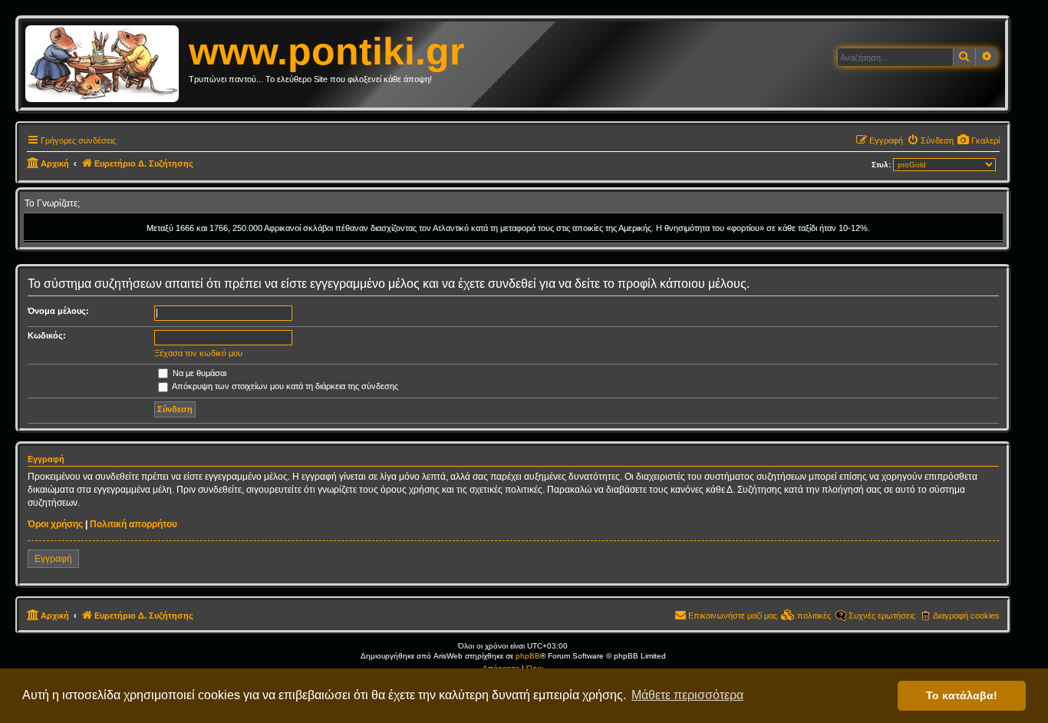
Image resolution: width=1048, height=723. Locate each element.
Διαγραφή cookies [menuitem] (966, 615)
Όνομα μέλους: (58, 310)
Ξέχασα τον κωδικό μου (198, 353)
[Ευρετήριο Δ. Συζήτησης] (107, 64)
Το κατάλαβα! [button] (961, 695)
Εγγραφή (53, 558)
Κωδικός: (47, 335)
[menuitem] (978, 140)
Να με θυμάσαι (198, 373)
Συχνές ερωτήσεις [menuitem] (882, 615)
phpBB (528, 656)
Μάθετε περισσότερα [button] (687, 695)
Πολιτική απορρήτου (133, 524)
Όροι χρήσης (55, 524)
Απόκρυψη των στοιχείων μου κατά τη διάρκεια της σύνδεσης (284, 386)
